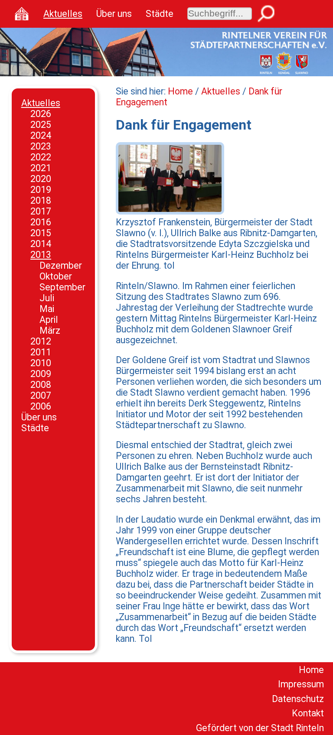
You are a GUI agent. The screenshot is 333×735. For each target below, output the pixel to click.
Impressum (301, 684)
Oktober (55, 276)
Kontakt (308, 713)
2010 (40, 363)
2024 (40, 135)
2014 (40, 243)
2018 (40, 200)
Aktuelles (62, 13)
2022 (40, 157)
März (49, 330)
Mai (46, 308)
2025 (40, 124)
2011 (40, 352)
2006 (40, 406)
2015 (40, 233)
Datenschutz (298, 698)
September (62, 287)
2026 (40, 113)
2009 (40, 373)
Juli (46, 298)
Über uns (114, 13)
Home (180, 91)
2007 (40, 395)
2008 (40, 384)
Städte (159, 13)
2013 (40, 254)
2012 (40, 341)
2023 (40, 146)
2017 (40, 211)
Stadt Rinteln (297, 727)
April (48, 319)
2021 (40, 168)
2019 (40, 189)
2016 (40, 222)
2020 (40, 178)
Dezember (60, 265)
